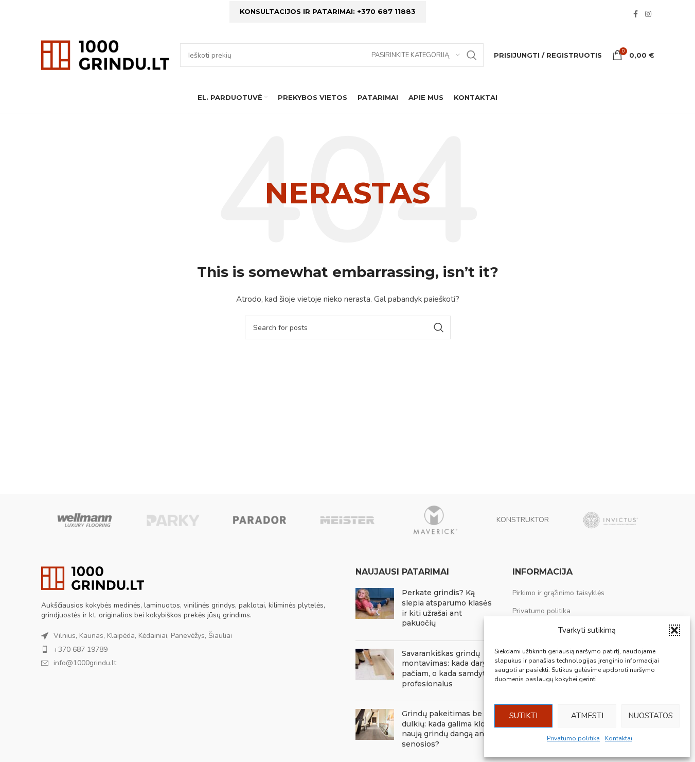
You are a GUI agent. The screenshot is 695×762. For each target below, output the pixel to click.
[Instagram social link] (648, 14)
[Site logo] (105, 54)
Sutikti (523, 716)
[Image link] (92, 577)
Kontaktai (618, 738)
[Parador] (260, 520)
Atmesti (587, 716)
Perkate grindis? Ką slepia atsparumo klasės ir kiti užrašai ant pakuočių (447, 608)
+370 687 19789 (81, 649)
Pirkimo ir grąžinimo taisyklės (558, 593)
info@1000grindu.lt (85, 663)
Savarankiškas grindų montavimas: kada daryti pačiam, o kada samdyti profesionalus (447, 668)
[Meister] (347, 520)
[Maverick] (435, 520)
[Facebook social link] (636, 14)
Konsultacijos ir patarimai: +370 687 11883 (328, 11)
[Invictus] (610, 520)
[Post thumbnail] (374, 610)
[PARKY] (172, 520)
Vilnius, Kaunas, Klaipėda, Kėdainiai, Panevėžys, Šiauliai (143, 635)
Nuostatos (650, 716)
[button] (674, 630)
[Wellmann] (85, 520)
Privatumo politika (573, 738)
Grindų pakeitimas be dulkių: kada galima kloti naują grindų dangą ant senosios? (446, 729)
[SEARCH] (472, 55)
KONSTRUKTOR (522, 520)
